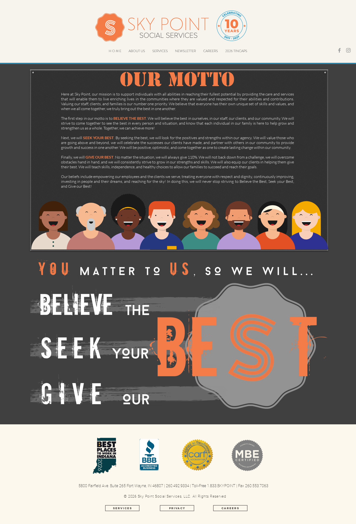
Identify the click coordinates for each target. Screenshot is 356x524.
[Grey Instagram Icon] (348, 50)
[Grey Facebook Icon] (339, 50)
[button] (137, 51)
